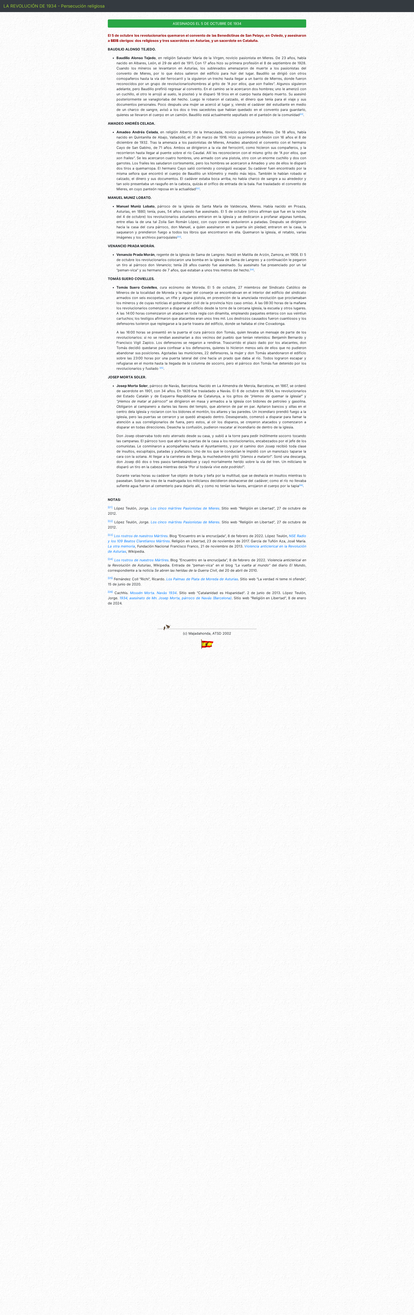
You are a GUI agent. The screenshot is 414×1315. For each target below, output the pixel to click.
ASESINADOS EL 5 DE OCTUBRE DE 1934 (207, 23)
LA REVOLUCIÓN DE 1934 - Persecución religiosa (54, 6)
